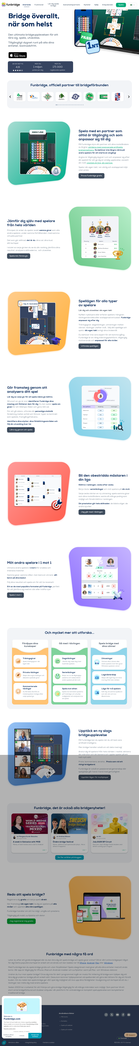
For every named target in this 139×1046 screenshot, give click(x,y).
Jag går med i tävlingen (92, 512)
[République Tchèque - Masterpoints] (117, 97)
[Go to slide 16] (78, 104)
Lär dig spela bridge (53, 5)
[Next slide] (129, 96)
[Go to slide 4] (60, 104)
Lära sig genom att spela (20, 430)
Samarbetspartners (71, 5)
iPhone (83, 963)
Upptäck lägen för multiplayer (94, 777)
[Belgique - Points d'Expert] (61, 97)
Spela (121, 5)
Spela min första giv (18, 256)
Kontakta (64, 1021)
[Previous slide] (10, 96)
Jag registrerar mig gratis (21, 921)
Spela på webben (66, 1025)
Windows (108, 963)
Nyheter (87, 5)
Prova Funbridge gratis (91, 176)
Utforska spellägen (89, 346)
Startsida (27, 5)
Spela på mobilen (66, 1029)
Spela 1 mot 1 (15, 595)
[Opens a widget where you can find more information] (130, 1035)
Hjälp (96, 5)
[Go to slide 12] (72, 104)
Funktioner (39, 5)
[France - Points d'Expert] (19, 97)
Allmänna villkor (13, 1042)
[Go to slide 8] (66, 104)
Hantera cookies (48, 1042)
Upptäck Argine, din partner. (100, 163)
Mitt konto (64, 1017)
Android (90, 963)
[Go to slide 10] (69, 104)
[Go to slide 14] (75, 104)
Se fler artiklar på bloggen (69, 857)
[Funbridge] (11, 4)
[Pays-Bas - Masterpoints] (33, 97)
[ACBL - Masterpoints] (75, 97)
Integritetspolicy (31, 1042)
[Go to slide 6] (63, 104)
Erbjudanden (107, 5)
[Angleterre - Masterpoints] (47, 97)
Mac (97, 963)
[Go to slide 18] (81, 104)
